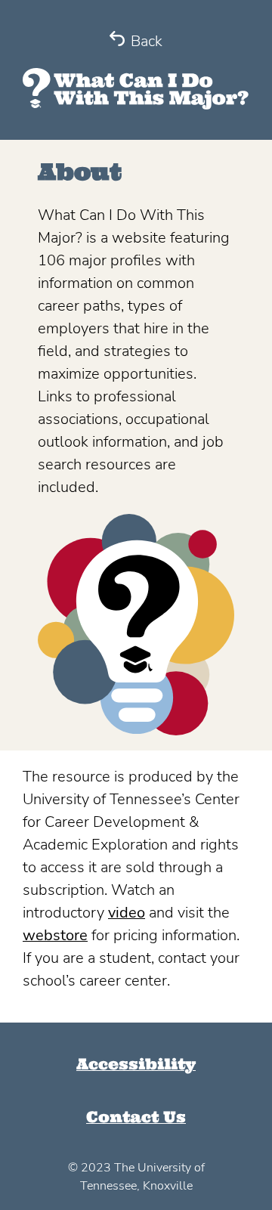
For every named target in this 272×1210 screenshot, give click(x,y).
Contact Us (136, 1116)
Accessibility (136, 1063)
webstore (55, 935)
